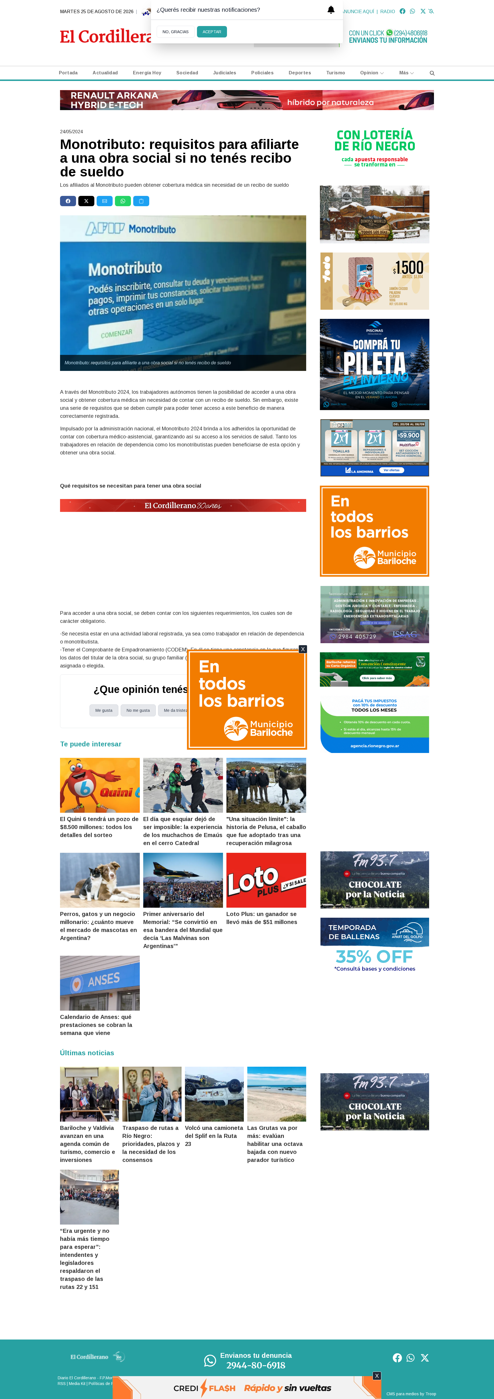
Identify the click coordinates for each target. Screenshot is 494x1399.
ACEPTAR (212, 31)
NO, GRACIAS (176, 31)
